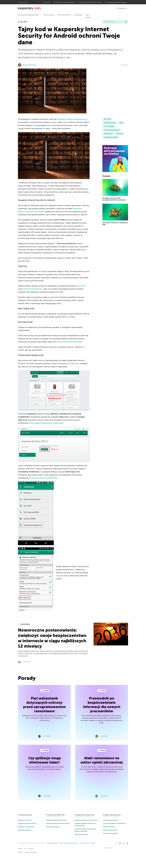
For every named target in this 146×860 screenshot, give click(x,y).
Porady (45, 690)
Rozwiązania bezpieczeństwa (28, 15)
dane (121, 123)
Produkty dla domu (25, 815)
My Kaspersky (121, 8)
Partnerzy (31, 848)
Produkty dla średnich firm (84, 815)
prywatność (108, 134)
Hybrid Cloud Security (110, 830)
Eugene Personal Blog (30, 852)
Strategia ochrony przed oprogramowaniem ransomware (114, 199)
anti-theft (23, 22)
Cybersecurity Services (110, 820)
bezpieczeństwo (110, 123)
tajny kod (119, 134)
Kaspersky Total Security (26, 827)
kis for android (109, 126)
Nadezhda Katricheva (30, 65)
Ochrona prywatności (111, 130)
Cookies (93, 843)
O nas (25, 848)
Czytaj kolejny (25, 624)
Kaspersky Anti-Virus (24, 820)
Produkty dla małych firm (55, 815)
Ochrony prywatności (32, 289)
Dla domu (47, 2)
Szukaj (126, 22)
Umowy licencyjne (84, 843)
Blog (87, 15)
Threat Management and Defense (114, 823)
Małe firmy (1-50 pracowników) (65, 2)
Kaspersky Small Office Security (56, 820)
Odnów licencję (48, 15)
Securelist (20, 852)
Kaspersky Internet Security (27, 823)
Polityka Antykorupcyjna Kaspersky (68, 843)
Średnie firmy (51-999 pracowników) (91, 2)
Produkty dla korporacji (112, 815)
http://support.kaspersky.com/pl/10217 (46, 423)
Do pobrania (78, 15)
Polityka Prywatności (52, 843)
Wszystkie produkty (24, 830)
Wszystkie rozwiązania (110, 833)
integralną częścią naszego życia (72, 119)
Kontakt (20, 848)
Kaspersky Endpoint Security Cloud (57, 823)
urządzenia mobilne (111, 137)
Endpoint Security (109, 827)
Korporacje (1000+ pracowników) (116, 2)
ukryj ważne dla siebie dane (70, 342)
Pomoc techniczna (64, 15)
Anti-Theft (80, 286)
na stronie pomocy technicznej (43, 478)
